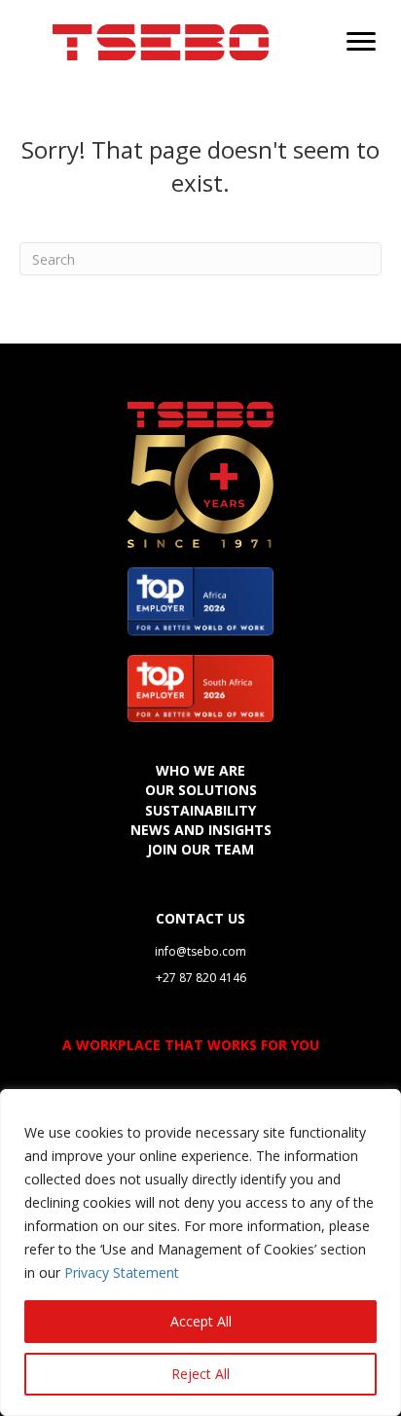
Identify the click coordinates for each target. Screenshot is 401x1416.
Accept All (201, 1321)
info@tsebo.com (200, 951)
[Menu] (361, 41)
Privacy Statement (121, 1272)
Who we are (200, 770)
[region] (200, 1252)
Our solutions (201, 790)
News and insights (201, 829)
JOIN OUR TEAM (200, 849)
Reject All (200, 1373)
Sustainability (200, 810)
